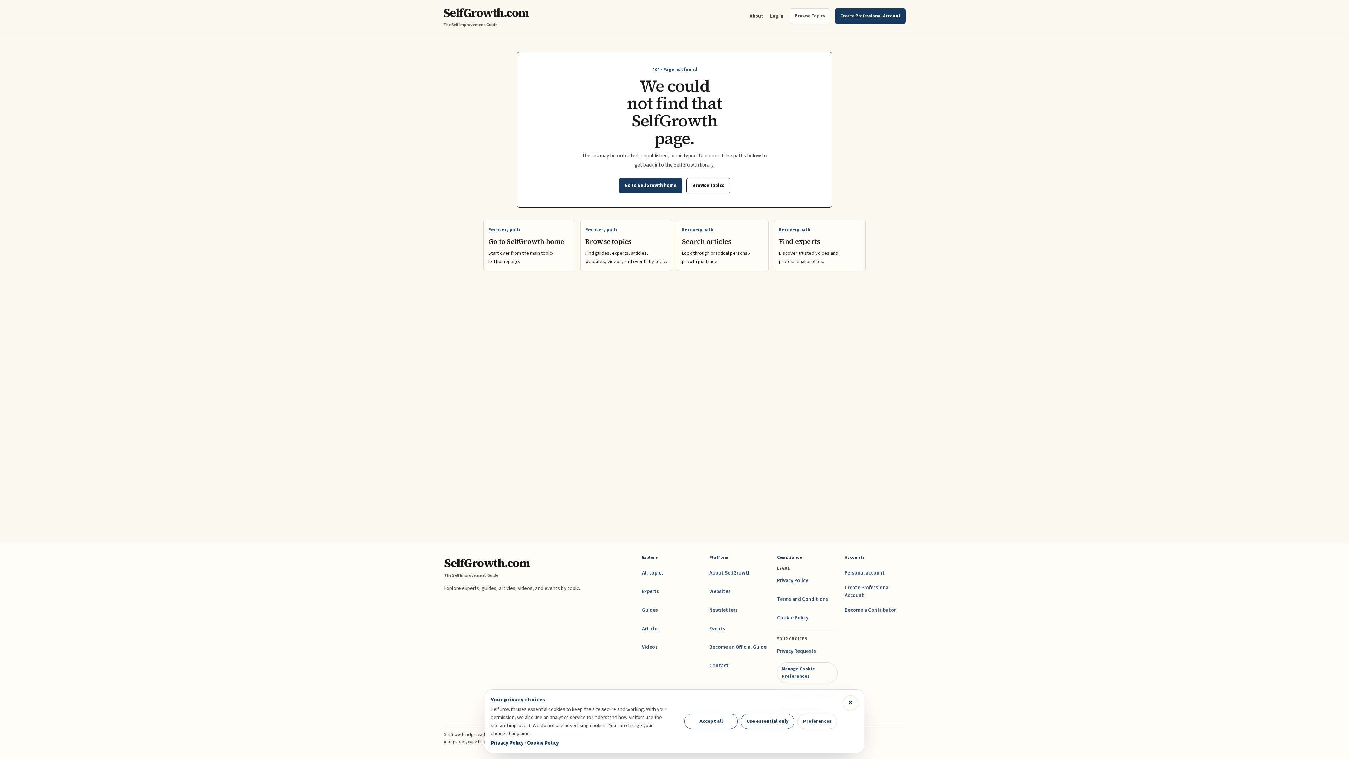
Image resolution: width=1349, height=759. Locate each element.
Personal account (865, 573)
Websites (720, 591)
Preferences (817, 721)
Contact (719, 665)
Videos (650, 647)
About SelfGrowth (730, 573)
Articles (651, 628)
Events (717, 628)
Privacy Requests (796, 651)
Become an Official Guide (738, 647)
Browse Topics (810, 16)
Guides (650, 610)
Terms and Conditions (802, 599)
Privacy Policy (792, 580)
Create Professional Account (867, 591)
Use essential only (768, 721)
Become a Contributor (870, 610)
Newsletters (723, 610)
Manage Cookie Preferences (798, 672)
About (756, 16)
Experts (650, 591)
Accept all (711, 721)
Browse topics (708, 185)
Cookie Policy (792, 618)
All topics (653, 573)
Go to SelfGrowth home (651, 185)
